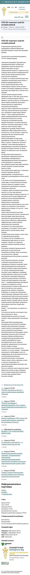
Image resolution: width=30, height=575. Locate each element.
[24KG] (14, 490)
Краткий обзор (5, 519)
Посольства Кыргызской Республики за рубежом (14, 523)
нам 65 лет (18, 17)
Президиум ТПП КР (6, 507)
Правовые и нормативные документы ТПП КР (13, 513)
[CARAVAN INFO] (14, 494)
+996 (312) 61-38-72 (10, 2)
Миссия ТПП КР (5, 503)
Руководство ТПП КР (7, 509)
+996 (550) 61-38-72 (23, 2)
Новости (11, 27)
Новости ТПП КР (20, 27)
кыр (8, 7)
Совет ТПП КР (5, 505)
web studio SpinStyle (14, 572)
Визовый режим (5, 521)
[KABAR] (14, 492)
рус (12, 7)
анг (16, 7)
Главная (5, 27)
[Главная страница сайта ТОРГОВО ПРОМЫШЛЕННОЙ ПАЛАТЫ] (4, 11)
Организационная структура (9, 511)
